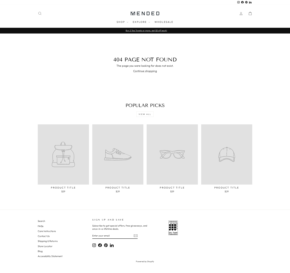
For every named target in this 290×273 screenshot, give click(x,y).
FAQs (41, 226)
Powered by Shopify (145, 261)
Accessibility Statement (50, 256)
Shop (121, 21)
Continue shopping (145, 71)
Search (41, 221)
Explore (140, 21)
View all (145, 114)
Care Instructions (47, 231)
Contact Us (44, 236)
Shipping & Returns (48, 241)
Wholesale (164, 21)
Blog (40, 251)
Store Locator (45, 246)
